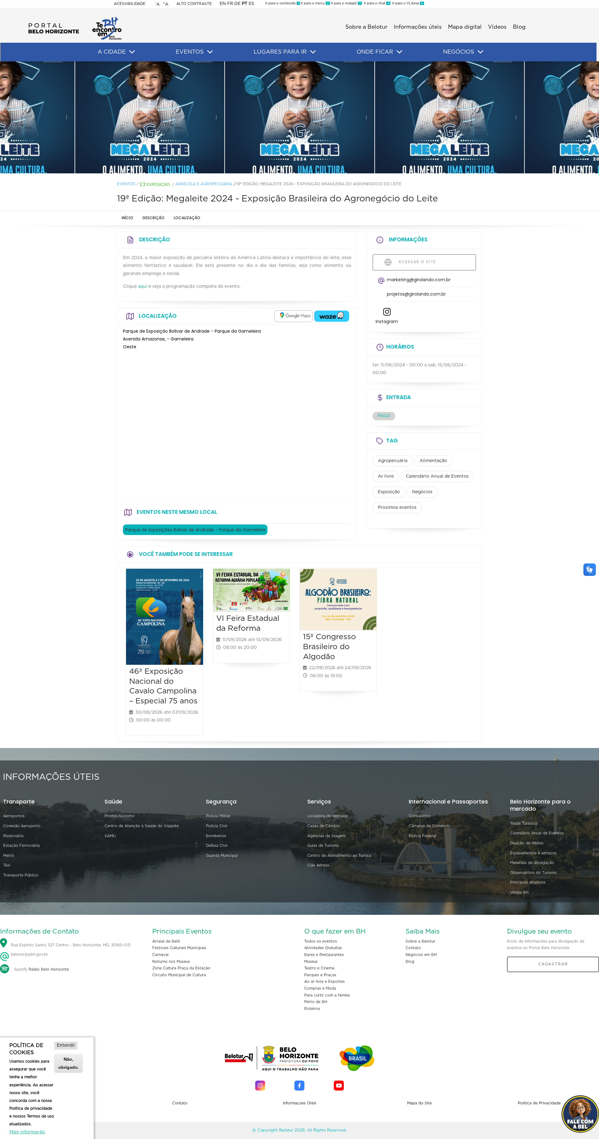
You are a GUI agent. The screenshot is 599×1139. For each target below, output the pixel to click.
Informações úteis (418, 27)
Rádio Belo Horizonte (49, 969)
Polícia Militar (218, 816)
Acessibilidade (129, 4)
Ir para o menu (314, 3)
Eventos (126, 184)
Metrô (8, 855)
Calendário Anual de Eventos (437, 476)
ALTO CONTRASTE (194, 4)
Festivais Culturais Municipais (179, 948)
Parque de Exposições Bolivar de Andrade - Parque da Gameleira (195, 530)
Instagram (387, 321)
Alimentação (433, 461)
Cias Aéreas (318, 865)
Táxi (6, 865)
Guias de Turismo (323, 845)
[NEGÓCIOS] (480, 52)
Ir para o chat (375, 3)
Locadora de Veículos (327, 816)
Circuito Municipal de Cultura (179, 975)
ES (251, 4)
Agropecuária (392, 461)
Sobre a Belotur (366, 27)
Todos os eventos (320, 941)
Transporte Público (20, 875)
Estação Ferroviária (21, 845)
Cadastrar (553, 964)
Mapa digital (465, 27)
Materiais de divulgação (532, 863)
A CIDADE (112, 52)
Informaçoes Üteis (299, 1103)
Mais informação (27, 1132)
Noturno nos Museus (171, 961)
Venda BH (519, 892)
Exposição (158, 184)
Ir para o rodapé (345, 3)
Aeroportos (14, 816)
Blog (519, 27)
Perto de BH (315, 1002)
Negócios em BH (421, 955)
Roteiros (312, 1009)
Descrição (153, 217)
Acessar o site (416, 261)
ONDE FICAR (375, 52)
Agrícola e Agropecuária (203, 184)
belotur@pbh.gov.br (29, 954)
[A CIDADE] (132, 52)
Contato (413, 948)
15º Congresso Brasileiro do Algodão (329, 647)
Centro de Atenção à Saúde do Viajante (142, 826)
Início (127, 217)
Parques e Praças (320, 975)
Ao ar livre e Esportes (324, 981)
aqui (142, 286)
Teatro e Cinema (319, 968)
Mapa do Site (419, 1103)
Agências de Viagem (326, 836)
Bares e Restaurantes (324, 955)
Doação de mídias (526, 843)
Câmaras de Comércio (429, 826)
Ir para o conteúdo (282, 3)
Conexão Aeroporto (22, 826)
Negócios (422, 492)
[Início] (75, 19)
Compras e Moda (320, 988)
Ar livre (386, 476)
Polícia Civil (216, 826)
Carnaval (160, 955)
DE (237, 4)
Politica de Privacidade (539, 1103)
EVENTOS (190, 52)
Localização (187, 217)
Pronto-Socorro (119, 816)
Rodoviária (13, 836)
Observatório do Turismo (533, 873)
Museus (311, 961)
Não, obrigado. (68, 1063)
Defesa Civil (216, 845)
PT (244, 4)
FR (230, 4)
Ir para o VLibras (406, 3)
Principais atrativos (528, 882)
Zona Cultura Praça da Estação (181, 968)
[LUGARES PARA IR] (313, 52)
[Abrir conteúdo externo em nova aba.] (293, 316)
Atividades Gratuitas (323, 948)
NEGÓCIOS (458, 52)
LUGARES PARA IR (280, 52)
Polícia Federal (422, 836)
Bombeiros (216, 836)
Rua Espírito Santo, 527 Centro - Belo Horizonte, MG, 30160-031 (70, 945)
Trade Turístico (524, 823)
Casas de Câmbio (323, 826)
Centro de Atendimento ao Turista (339, 855)
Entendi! (66, 1045)
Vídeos (497, 27)
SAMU (110, 836)
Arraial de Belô (166, 941)
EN (223, 4)
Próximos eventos (397, 507)
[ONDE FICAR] (399, 52)
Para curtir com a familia (327, 995)
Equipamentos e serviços (533, 853)
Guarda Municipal (222, 855)
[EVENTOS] (210, 52)
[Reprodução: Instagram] (150, 117)
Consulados (419, 816)
